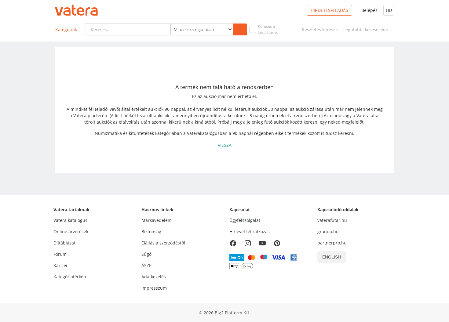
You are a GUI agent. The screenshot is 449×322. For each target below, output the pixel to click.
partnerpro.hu (332, 243)
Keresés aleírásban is (268, 29)
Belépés (369, 10)
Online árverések (70, 231)
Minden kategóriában (194, 29)
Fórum (60, 254)
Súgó (146, 254)
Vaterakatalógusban (207, 133)
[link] (320, 29)
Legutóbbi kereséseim (367, 29)
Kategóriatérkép (69, 277)
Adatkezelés (153, 277)
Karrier (60, 265)
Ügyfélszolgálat (244, 220)
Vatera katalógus (70, 220)
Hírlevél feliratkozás (249, 231)
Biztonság (151, 231)
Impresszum (154, 288)
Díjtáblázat (64, 243)
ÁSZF (146, 265)
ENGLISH (331, 257)
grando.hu (328, 231)
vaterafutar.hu (332, 220)
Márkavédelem (156, 220)
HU (389, 10)
